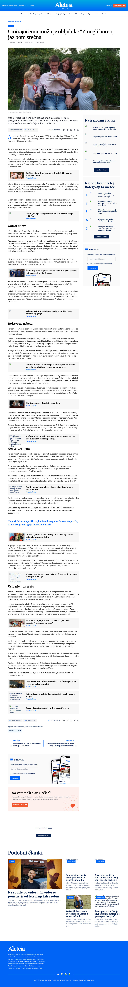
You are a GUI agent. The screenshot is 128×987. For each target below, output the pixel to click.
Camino (70, 898)
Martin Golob (73, 14)
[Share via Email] (74, 130)
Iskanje (32, 6)
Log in (50, 828)
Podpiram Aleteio (18, 805)
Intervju (49, 14)
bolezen (11, 731)
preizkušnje (100, 898)
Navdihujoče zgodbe (36, 14)
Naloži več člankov (101, 170)
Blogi (82, 14)
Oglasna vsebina (93, 14)
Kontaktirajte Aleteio (79, 980)
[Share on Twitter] (71, 130)
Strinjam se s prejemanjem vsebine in (23, 773)
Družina (104, 14)
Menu (22, 14)
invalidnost (71, 861)
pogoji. (33, 773)
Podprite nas (118, 6)
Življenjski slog (60, 14)
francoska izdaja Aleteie (54, 673)
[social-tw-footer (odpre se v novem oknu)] (66, 974)
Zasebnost (90, 980)
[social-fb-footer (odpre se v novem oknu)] (62, 974)
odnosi (12, 861)
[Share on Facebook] (64, 130)
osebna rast (100, 861)
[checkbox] (10, 773)
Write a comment (43, 835)
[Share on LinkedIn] (67, 130)
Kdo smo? (56, 980)
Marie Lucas (28, 42)
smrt (19, 731)
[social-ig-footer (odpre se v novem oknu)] (70, 974)
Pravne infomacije (65, 980)
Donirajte (48, 980)
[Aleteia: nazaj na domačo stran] (64, 5)
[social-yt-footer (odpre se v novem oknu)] (58, 974)
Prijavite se (15, 778)
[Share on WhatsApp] (78, 130)
